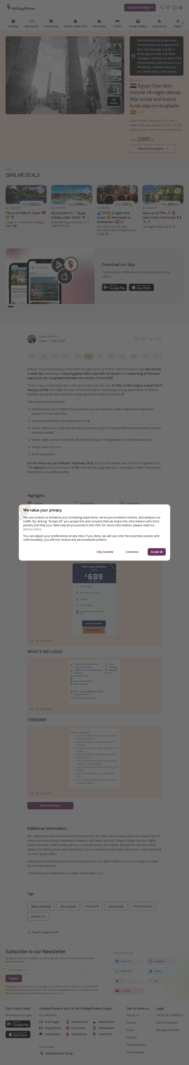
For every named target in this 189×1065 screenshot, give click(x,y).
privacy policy (32, 529)
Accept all (156, 552)
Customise (132, 552)
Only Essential (105, 552)
